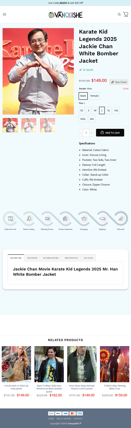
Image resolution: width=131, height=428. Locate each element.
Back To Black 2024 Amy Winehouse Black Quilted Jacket (49, 388)
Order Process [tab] (71, 258)
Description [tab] (15, 258)
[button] (4, 14)
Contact (78, 418)
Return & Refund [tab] (51, 258)
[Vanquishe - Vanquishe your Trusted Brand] (65, 14)
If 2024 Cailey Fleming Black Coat (115, 387)
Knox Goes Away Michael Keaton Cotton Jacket (81, 387)
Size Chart (121, 82)
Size (81, 103)
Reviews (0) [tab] (32, 258)
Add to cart (112, 132)
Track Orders (63, 418)
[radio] (83, 96)
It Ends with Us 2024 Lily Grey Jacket (16, 387)
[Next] (68, 71)
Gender (82, 89)
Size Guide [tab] (88, 258)
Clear (125, 88)
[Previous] (8, 71)
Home (51, 418)
